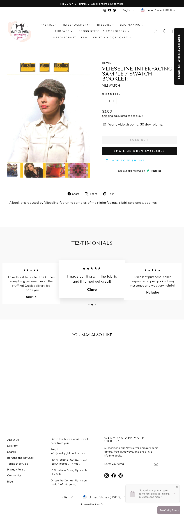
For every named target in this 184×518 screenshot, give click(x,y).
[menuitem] (49, 25)
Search (11, 451)
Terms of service (17, 463)
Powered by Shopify (92, 504)
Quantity (111, 94)
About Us (13, 439)
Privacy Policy (16, 469)
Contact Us (14, 475)
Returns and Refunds (20, 457)
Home (106, 62)
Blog (10, 481)
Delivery (12, 445)
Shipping (107, 115)
